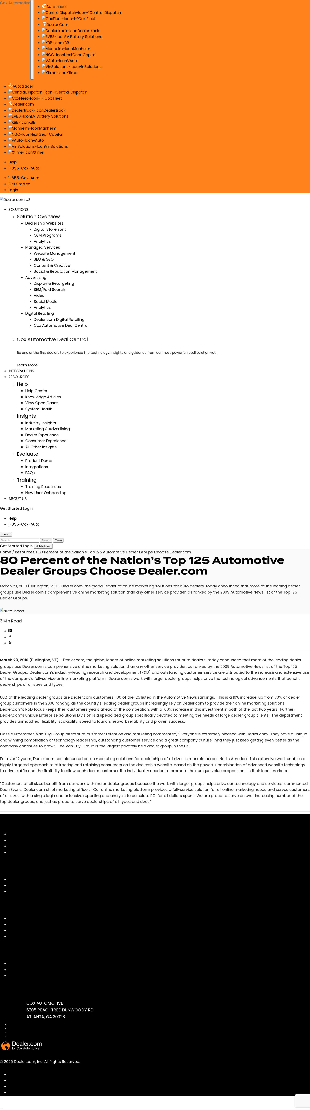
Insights (26, 415)
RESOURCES (19, 376)
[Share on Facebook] (10, 637)
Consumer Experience (45, 440)
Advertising (35, 277)
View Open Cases (41, 402)
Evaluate (27, 453)
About (14, 885)
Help (12, 162)
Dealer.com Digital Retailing (59, 319)
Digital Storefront (50, 229)
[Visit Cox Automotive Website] (24, 1103)
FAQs (30, 472)
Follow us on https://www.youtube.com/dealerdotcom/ (60, 1086)
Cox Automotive (15, 2)
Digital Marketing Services (32, 840)
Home (5, 552)
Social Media (46, 301)
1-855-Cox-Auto (23, 168)
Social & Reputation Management (65, 271)
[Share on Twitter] (10, 643)
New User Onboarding (45, 492)
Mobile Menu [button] (43, 546)
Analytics (42, 241)
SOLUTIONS (18, 209)
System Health (39, 409)
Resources (25, 552)
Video (39, 295)
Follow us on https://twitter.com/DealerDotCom (53, 1092)
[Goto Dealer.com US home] (21, 1049)
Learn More (27, 365)
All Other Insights (41, 447)
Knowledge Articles (43, 397)
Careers (16, 891)
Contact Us (19, 963)
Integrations (36, 466)
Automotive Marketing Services (37, 846)
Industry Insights (40, 423)
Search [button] (6, 534)
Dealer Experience (42, 435)
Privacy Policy (17, 1028)
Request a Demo (23, 975)
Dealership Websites (44, 223)
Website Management (54, 253)
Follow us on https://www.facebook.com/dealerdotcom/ (61, 1074)
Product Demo (38, 460)
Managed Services (42, 247)
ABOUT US (17, 498)
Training (27, 479)
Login (13, 189)
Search (46, 540)
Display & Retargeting (54, 283)
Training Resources (43, 486)
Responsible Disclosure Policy (27, 1037)
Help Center (36, 390)
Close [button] (58, 540)
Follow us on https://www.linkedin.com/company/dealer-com (66, 1080)
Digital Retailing (39, 313)
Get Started (19, 184)
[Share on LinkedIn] (10, 631)
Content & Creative (52, 265)
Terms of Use (16, 1024)
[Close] (1, 1108)
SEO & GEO (44, 259)
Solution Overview (38, 216)
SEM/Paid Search (49, 289)
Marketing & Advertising (47, 428)
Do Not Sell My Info (19, 1033)
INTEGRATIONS (21, 371)
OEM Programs (47, 235)
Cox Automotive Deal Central (61, 325)
